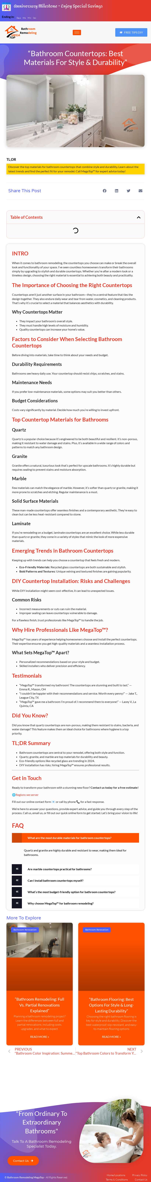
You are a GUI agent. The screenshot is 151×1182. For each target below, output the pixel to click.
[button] (110, 32)
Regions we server (27, 794)
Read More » (39, 1036)
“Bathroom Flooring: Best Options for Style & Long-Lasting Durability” (111, 1005)
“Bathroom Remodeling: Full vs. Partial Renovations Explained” (39, 1005)
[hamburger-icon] (77, 32)
